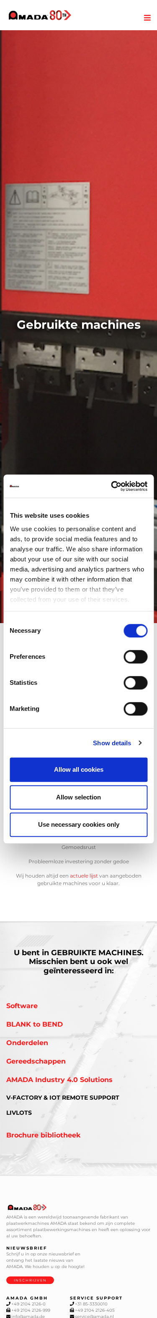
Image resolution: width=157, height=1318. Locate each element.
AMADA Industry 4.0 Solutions (59, 1080)
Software (22, 1006)
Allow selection (78, 797)
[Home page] (40, 15)
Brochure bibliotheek (43, 1135)
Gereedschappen (36, 1061)
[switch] (135, 656)
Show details (112, 743)
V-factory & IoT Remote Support (62, 1097)
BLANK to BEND (34, 1024)
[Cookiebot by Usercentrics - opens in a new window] (111, 486)
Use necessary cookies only (78, 824)
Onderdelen (27, 1043)
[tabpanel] (78, 327)
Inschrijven (30, 1280)
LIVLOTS (19, 1112)
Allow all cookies (78, 769)
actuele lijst (84, 876)
